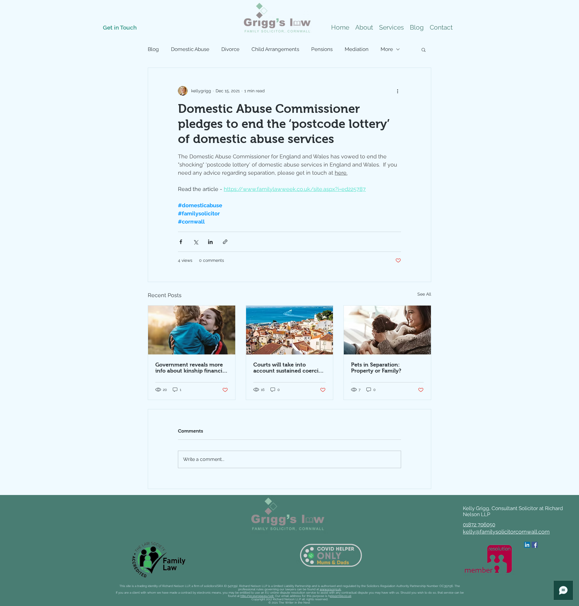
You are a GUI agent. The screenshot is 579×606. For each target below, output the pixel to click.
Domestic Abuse (190, 49)
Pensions (322, 49)
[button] (391, 27)
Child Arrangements (275, 49)
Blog (153, 49)
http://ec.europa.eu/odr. (257, 596)
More (387, 49)
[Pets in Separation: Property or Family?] (387, 330)
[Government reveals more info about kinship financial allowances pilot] (191, 330)
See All (424, 294)
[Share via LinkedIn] (210, 242)
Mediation (357, 49)
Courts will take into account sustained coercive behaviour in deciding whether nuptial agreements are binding (288, 368)
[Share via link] (225, 242)
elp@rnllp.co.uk (340, 596)
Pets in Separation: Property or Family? (376, 368)
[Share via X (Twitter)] (195, 242)
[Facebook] (535, 545)
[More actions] (397, 90)
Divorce (230, 49)
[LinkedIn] (527, 545)
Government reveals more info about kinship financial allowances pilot (191, 368)
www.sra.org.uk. (330, 589)
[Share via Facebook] (181, 242)
